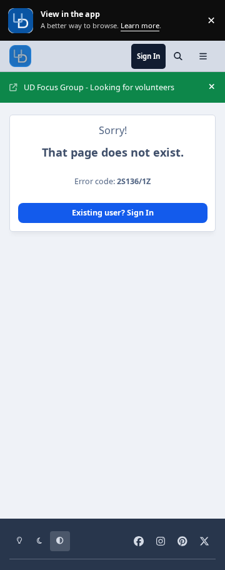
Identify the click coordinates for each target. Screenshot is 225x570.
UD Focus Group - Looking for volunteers (99, 87)
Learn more (21, 20)
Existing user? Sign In (113, 212)
